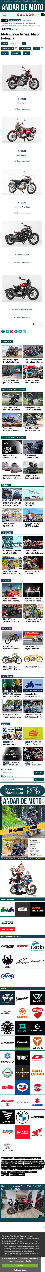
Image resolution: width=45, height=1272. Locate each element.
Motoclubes (31, 1172)
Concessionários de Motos (12, 1163)
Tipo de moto (25, 48)
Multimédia (6, 533)
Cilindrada (15, 53)
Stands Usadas (30, 1163)
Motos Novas (35, 1158)
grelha (8, 29)
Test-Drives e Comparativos (13, 389)
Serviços (21, 1174)
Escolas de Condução (16, 1172)
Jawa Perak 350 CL (22, 255)
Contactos (5, 1236)
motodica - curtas (34, 26)
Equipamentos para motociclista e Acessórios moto (22, 1161)
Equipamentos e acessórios (13, 437)
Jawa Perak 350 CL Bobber (22, 309)
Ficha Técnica (14, 1236)
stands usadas (30, 23)
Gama (4, 53)
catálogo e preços (15, 20)
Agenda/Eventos (21, 1158)
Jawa (36, 48)
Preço (26, 53)
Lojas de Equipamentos (33, 1166)
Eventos (5, 724)
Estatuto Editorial (26, 1236)
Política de (20, 1270)
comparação (16, 29)
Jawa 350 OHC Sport (22, 207)
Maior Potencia (7, 48)
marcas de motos (6, 23)
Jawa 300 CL (22, 103)
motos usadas (26, 20)
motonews (4, 26)
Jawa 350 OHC (22, 155)
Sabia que (6, 628)
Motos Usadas (7, 1158)
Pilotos (13, 1174)
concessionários (19, 23)
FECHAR (20, 1265)
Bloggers (5, 1174)
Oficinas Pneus (16, 1166)
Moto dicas (6, 676)
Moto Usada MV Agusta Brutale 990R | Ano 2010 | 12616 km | (21, 1187)
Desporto (5, 580)
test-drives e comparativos (18, 26)
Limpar (5, 43)
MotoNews (6, 342)
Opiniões (5, 485)
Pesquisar (38, 773)
